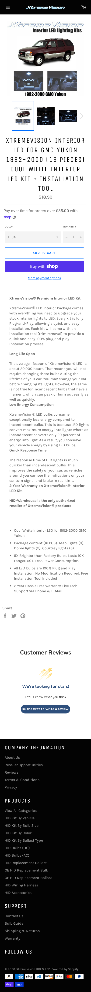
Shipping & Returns (22, 931)
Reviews (11, 772)
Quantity (69, 226)
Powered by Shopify (65, 969)
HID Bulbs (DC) (17, 848)
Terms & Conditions (22, 780)
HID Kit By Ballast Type (24, 840)
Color (9, 226)
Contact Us (14, 916)
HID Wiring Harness (21, 885)
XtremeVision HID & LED (33, 969)
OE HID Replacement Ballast (28, 877)
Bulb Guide (14, 923)
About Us (12, 757)
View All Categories (21, 810)
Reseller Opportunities (24, 765)
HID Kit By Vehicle (20, 818)
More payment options (44, 278)
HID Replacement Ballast (26, 863)
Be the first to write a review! (45, 709)
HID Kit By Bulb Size (21, 825)
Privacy (11, 787)
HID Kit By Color (18, 833)
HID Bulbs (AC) (17, 855)
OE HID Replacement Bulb (26, 870)
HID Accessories (18, 892)
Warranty (12, 938)
